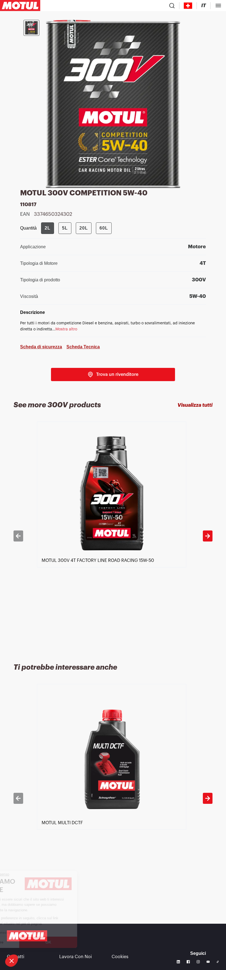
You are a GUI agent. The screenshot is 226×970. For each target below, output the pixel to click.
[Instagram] (198, 961)
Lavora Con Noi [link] (75, 957)
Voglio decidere (34, 942)
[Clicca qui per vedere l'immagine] (31, 28)
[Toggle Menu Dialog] (218, 5)
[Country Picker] (188, 5)
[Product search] (172, 5)
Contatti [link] (15, 957)
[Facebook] (188, 961)
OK (92, 942)
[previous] (18, 535)
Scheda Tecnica (83, 346)
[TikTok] (217, 961)
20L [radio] (83, 228)
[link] (113, 374)
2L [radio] (47, 228)
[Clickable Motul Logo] (20, 5)
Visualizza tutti (194, 405)
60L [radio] (103, 228)
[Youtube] (208, 961)
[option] (113, 536)
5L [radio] (65, 228)
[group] (76, 228)
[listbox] (113, 536)
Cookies (120, 957)
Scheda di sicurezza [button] (41, 346)
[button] (11, 960)
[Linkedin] (178, 961)
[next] (207, 535)
